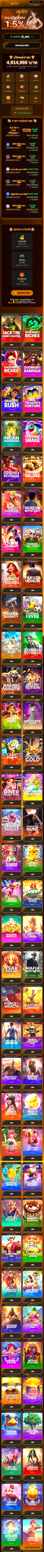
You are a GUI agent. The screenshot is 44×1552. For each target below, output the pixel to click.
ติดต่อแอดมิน (22, 45)
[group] (22, 19)
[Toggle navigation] (3, 4)
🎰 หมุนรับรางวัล (22, 294)
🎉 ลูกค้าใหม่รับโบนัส (30, 1547)
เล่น (11, 346)
